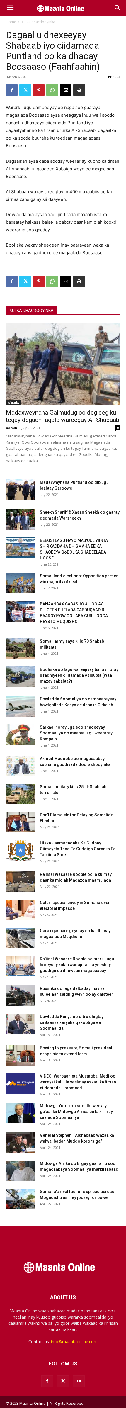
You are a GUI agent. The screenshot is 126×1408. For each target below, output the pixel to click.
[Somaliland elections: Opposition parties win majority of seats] (20, 583)
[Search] (118, 8)
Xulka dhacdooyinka (38, 21)
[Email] (65, 90)
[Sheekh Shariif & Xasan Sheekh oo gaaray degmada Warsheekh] (20, 519)
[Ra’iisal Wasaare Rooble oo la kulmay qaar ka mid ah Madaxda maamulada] (20, 881)
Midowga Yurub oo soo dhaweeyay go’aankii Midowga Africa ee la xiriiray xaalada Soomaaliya (76, 1111)
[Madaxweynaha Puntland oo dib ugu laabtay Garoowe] (20, 489)
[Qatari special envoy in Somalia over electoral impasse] (20, 910)
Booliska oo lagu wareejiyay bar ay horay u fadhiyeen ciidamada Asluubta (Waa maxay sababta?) (79, 675)
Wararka (14, 403)
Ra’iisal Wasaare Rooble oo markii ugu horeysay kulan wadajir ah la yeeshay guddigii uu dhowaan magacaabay (77, 964)
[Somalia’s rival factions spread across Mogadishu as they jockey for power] (20, 1199)
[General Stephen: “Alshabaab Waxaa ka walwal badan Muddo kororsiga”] (20, 1142)
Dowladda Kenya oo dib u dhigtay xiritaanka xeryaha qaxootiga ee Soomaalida (71, 1022)
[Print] (79, 90)
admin (11, 427)
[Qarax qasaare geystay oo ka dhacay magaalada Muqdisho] (20, 938)
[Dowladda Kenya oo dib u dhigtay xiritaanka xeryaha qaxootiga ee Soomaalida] (20, 1024)
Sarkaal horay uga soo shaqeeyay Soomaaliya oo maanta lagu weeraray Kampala (76, 733)
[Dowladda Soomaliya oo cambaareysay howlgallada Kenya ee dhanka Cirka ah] (20, 706)
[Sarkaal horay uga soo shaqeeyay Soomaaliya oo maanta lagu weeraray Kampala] (20, 734)
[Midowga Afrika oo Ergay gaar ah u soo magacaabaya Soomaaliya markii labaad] (20, 1171)
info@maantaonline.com (74, 1341)
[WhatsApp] (52, 90)
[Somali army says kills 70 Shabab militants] (20, 648)
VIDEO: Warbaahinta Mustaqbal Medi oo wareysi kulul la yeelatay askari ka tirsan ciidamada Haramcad (78, 1082)
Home (11, 21)
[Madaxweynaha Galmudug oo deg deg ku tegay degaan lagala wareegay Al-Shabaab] (63, 364)
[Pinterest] (39, 90)
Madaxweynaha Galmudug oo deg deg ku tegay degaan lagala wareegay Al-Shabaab (62, 416)
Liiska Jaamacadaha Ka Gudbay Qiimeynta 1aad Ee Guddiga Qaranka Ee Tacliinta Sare (77, 849)
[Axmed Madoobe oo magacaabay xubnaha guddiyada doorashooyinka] (20, 766)
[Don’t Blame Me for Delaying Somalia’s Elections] (20, 822)
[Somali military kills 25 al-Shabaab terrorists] (20, 794)
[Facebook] (12, 90)
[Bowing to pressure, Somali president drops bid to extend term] (20, 1055)
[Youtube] (79, 1381)
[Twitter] (25, 90)
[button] (10, 8)
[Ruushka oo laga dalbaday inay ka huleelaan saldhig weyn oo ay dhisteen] (20, 995)
